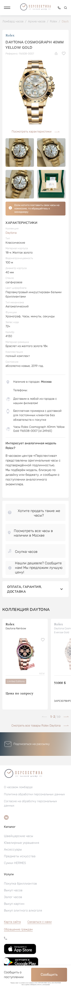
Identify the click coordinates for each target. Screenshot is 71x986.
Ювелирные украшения (21, 843)
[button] (7, 7)
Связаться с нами (39, 922)
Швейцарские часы (18, 836)
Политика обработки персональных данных (34, 794)
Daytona (11, 233)
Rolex (10, 35)
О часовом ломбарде (18, 787)
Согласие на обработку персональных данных (30, 803)
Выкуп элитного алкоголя (23, 910)
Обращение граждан (18, 929)
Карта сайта (12, 922)
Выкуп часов (13, 890)
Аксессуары (13, 849)
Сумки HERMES (15, 863)
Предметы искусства (20, 856)
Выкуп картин (14, 904)
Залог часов (13, 897)
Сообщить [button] (49, 974)
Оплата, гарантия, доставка (24, 589)
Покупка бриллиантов (20, 883)
